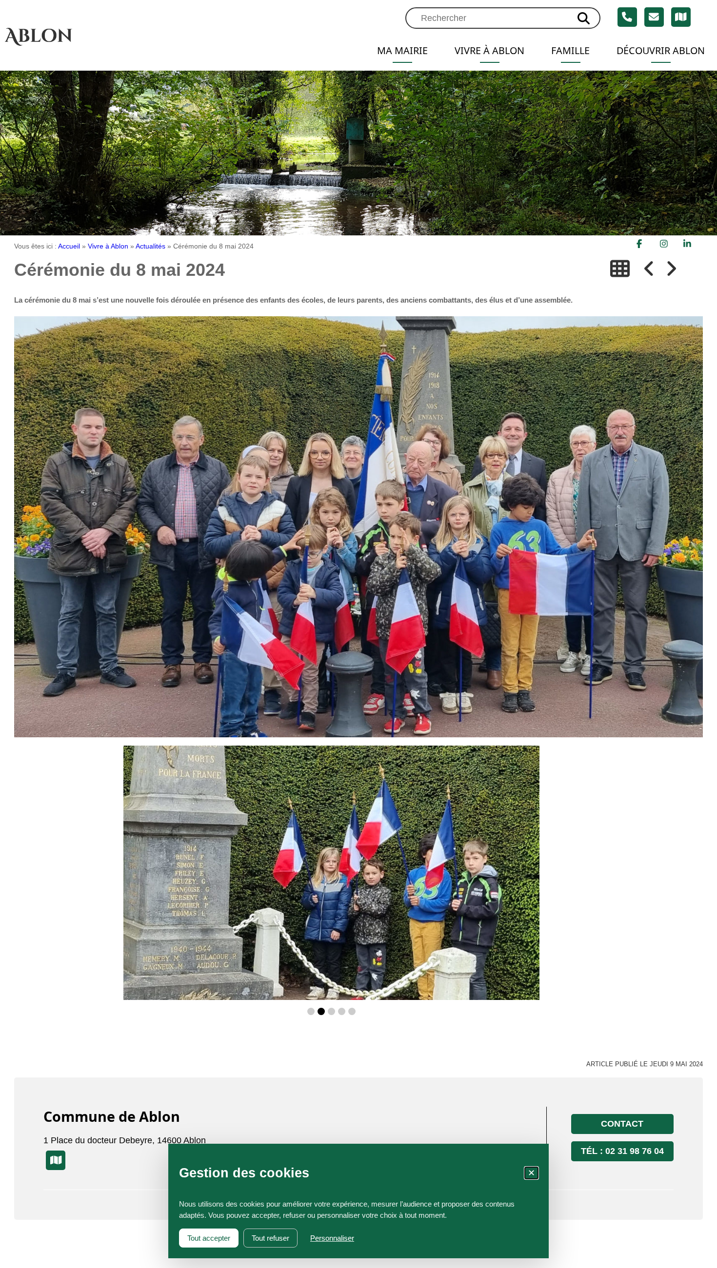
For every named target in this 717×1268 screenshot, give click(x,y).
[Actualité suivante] (671, 269)
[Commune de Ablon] (83, 36)
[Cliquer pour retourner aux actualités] (620, 269)
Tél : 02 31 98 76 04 (622, 1151)
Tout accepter (208, 1238)
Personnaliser (332, 1238)
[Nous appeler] (627, 17)
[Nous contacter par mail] (654, 17)
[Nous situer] (681, 17)
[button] (311, 1011)
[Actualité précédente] (649, 269)
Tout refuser (270, 1238)
